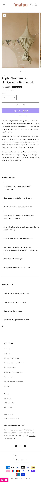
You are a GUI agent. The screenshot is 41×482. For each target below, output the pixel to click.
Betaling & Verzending (11, 358)
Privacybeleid (8, 377)
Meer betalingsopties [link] (21, 116)
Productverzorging (10, 367)
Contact (7, 386)
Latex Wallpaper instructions (14, 382)
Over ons (7, 353)
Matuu (17, 478)
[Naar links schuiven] (16, 71)
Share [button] (6, 326)
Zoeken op (7, 349)
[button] (4, 4)
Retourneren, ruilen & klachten (14, 363)
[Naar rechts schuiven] (25, 71)
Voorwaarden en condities (13, 372)
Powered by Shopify (24, 478)
